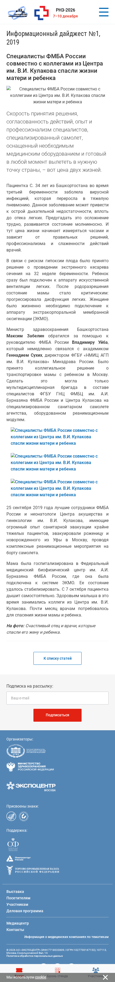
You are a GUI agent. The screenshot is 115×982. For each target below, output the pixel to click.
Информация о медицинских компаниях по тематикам (66, 937)
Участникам (17, 904)
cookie (40, 977)
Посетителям (18, 898)
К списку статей (58, 658)
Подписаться (57, 715)
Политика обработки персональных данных (34, 955)
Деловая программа (24, 911)
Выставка (15, 891)
